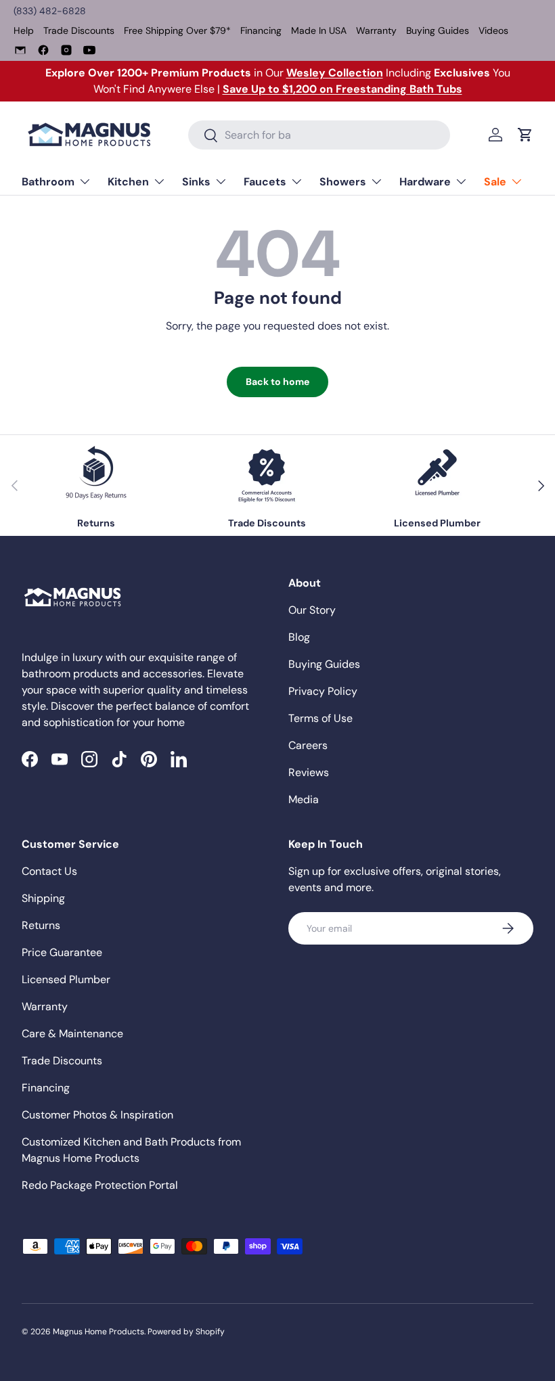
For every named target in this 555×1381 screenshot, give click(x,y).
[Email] (20, 50)
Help (24, 30)
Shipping (43, 898)
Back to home (277, 382)
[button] (525, 135)
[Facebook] (43, 50)
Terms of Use (320, 718)
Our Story (312, 610)
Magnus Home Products (98, 1331)
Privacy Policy (322, 691)
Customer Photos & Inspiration (97, 1115)
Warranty (376, 30)
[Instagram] (66, 50)
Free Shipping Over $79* (177, 30)
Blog (299, 637)
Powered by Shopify (186, 1331)
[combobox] (319, 135)
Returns (41, 925)
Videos (493, 30)
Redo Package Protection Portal (100, 1185)
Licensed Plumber (66, 979)
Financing (261, 30)
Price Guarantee (62, 952)
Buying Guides (437, 30)
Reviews (308, 772)
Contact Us (49, 871)
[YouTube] (89, 50)
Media (303, 799)
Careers (308, 745)
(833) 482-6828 (50, 11)
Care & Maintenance (72, 1033)
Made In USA (319, 30)
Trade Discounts (78, 30)
